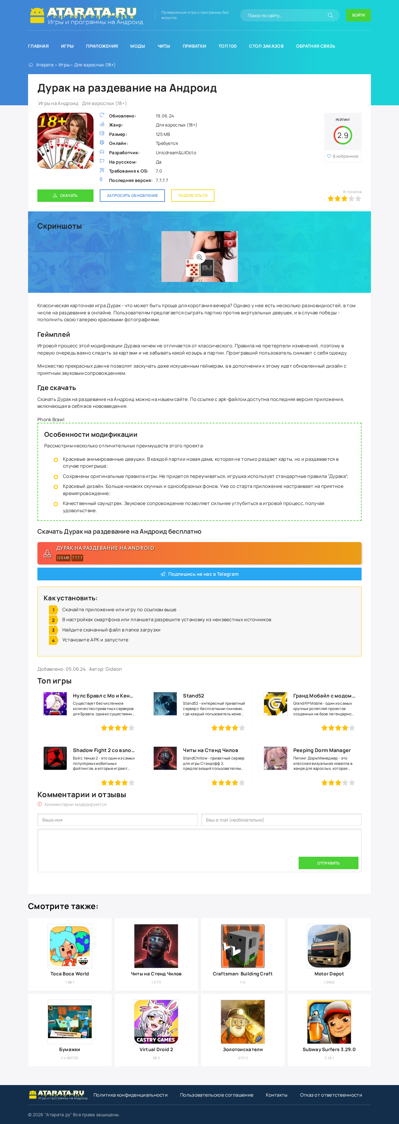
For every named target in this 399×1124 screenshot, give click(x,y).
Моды (137, 46)
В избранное (346, 156)
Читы (164, 46)
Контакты (276, 1095)
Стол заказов (266, 46)
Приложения (102, 46)
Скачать (69, 195)
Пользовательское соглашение (216, 1095)
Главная (38, 46)
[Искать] (330, 15)
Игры (67, 46)
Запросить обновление (132, 195)
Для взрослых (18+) (95, 65)
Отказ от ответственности (331, 1095)
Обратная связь (315, 46)
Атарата (45, 65)
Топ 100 (228, 46)
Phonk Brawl (51, 419)
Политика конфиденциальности (131, 1095)
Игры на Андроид (59, 103)
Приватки (194, 46)
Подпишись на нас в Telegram (203, 574)
